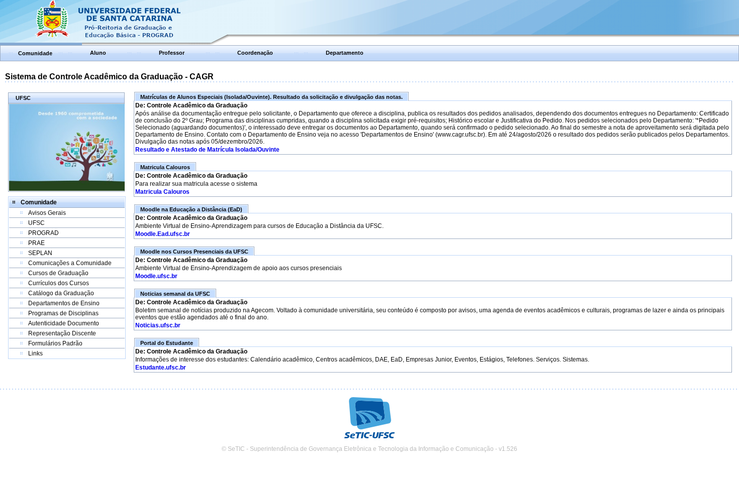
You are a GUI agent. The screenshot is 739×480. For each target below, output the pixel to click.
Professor (171, 53)
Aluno (98, 53)
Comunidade (35, 53)
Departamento (344, 53)
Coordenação (255, 53)
